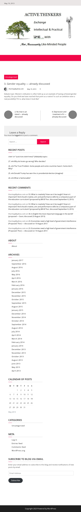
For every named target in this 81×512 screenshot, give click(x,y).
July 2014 (16, 331)
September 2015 (19, 303)
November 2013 (19, 353)
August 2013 (17, 360)
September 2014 (19, 324)
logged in (18, 135)
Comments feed (19, 447)
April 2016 (16, 278)
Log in (14, 440)
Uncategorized (11, 77)
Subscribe (15, 480)
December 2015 (19, 292)
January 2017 (17, 260)
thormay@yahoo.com (16, 89)
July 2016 (16, 271)
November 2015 (19, 296)
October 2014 (18, 321)
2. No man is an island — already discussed (21, 114)
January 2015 (17, 310)
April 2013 (16, 371)
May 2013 (16, 367)
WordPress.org (18, 450)
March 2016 (17, 282)
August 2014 (17, 328)
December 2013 (19, 349)
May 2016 (16, 274)
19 (32, 399)
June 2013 (16, 364)
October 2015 (18, 299)
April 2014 (16, 335)
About (14, 246)
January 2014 (17, 346)
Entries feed (17, 443)
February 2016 (18, 285)
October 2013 (18, 356)
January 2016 (17, 289)
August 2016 (17, 267)
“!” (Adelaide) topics (27, 156)
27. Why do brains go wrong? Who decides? (27, 161)
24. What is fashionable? (19, 178)
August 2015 (17, 306)
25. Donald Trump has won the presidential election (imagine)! (35, 173)
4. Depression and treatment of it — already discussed (59, 114)
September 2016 (19, 264)
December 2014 (19, 314)
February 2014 (18, 342)
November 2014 (19, 317)
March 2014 (17, 339)
